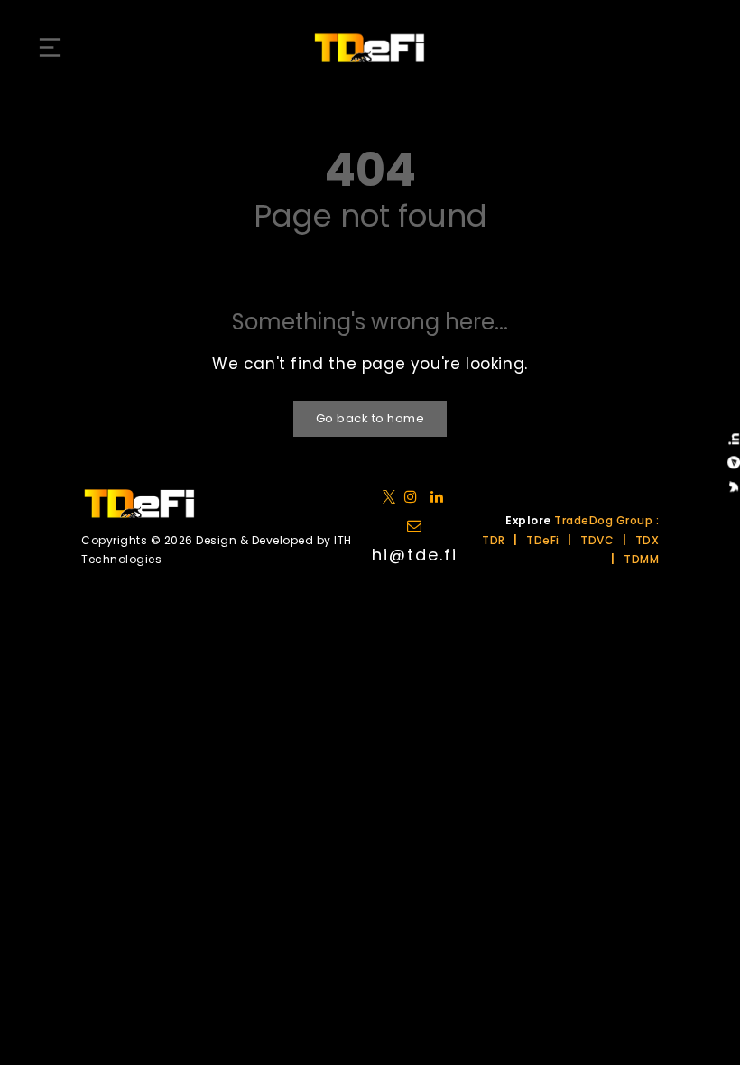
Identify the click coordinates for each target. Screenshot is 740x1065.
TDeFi (543, 540)
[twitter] (392, 496)
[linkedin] (415, 496)
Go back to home (370, 418)
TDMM (641, 559)
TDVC (597, 540)
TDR (493, 540)
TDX (647, 540)
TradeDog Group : (606, 520)
